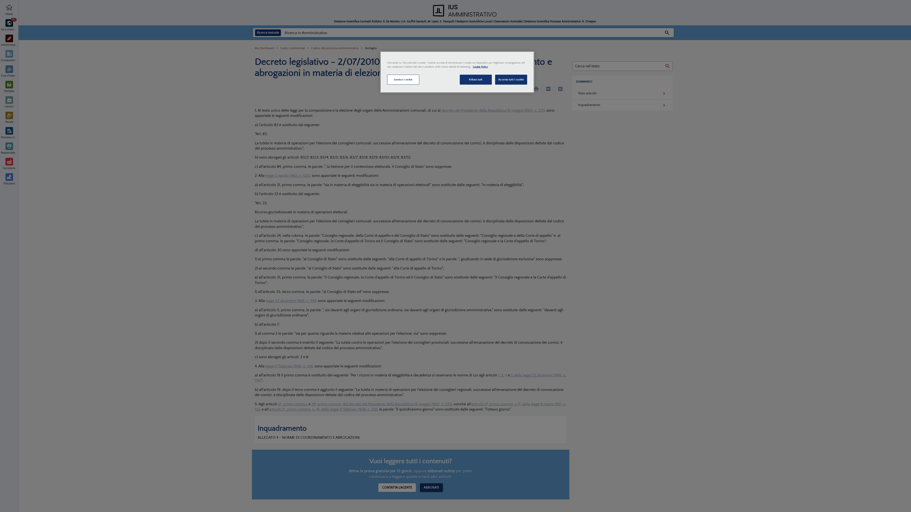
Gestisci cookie (403, 79)
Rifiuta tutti (475, 79)
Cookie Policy (480, 66)
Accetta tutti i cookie (511, 79)
